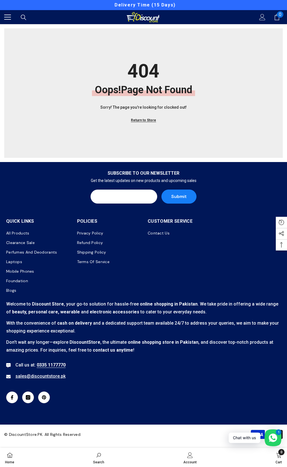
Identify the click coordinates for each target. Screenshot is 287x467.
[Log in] (262, 17)
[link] (98, 457)
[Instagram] (28, 397)
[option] (143, 5)
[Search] (23, 17)
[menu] (7, 17)
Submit (179, 196)
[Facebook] (12, 397)
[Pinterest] (44, 397)
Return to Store (143, 120)
